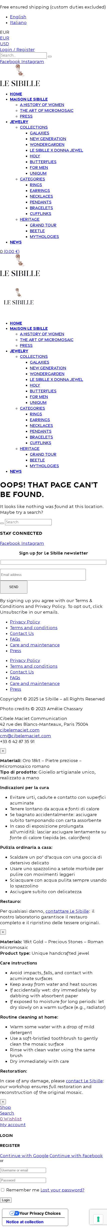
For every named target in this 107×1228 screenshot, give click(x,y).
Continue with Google (24, 1155)
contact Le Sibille (84, 1080)
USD (4, 43)
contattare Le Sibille (67, 911)
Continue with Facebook (76, 1155)
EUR (4, 38)
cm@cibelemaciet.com (25, 735)
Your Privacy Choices (40, 1213)
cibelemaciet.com (20, 729)
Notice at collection (25, 1221)
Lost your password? (62, 1189)
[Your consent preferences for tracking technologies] (98, 1219)
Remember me (23, 1189)
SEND (13, 587)
